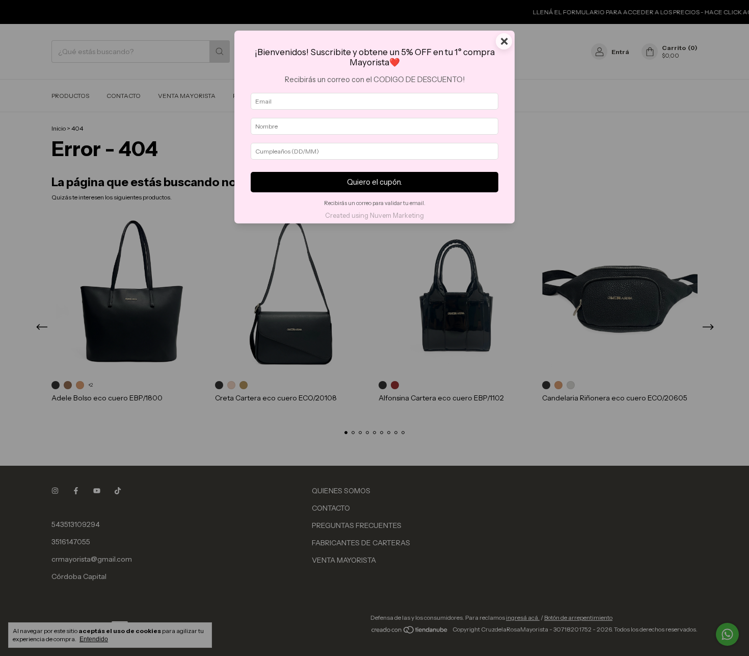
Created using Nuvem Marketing (374, 215)
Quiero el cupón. (374, 182)
